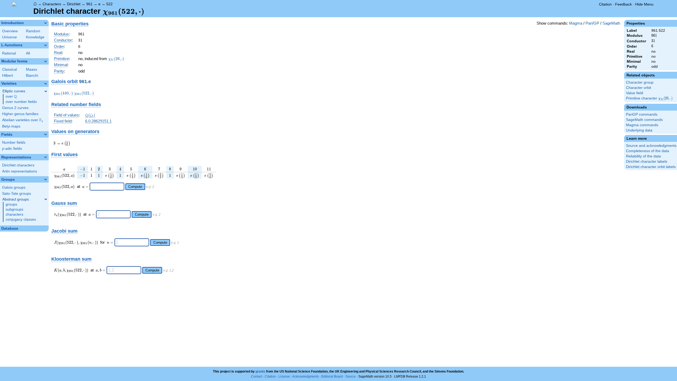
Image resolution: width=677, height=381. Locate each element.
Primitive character (649, 98)
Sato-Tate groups (16, 194)
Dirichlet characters (18, 165)
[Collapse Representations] (45, 157)
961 (89, 4)
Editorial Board (332, 376)
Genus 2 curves (15, 108)
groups (11, 204)
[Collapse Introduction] (45, 23)
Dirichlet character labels (646, 162)
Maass (31, 69)
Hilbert (7, 76)
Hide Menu (644, 4)
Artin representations (19, 171)
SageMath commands (644, 120)
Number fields (13, 142)
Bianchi (32, 76)
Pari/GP (592, 23)
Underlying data (639, 130)
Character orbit (638, 88)
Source (350, 376)
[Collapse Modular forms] (45, 61)
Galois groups (13, 187)
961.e (85, 81)
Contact (256, 376)
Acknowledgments (305, 376)
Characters (52, 4)
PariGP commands (641, 114)
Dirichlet (73, 4)
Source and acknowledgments (651, 146)
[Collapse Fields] (45, 134)
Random (33, 31)
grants (260, 371)
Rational (9, 53)
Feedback (623, 4)
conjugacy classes (21, 219)
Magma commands (642, 125)
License (284, 376)
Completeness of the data (647, 151)
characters (14, 214)
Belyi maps (11, 126)
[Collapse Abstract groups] (46, 199)
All (28, 53)
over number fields (21, 102)
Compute (135, 187)
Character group (639, 82)
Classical (9, 69)
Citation (605, 4)
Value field (634, 93)
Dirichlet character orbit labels (651, 167)
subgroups (14, 209)
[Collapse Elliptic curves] (46, 91)
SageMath (611, 23)
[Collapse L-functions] (45, 45)
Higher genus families (20, 114)
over (11, 96)
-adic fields (12, 149)
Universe (9, 37)
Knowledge (35, 37)
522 (109, 4)
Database (9, 228)
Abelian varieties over (22, 120)
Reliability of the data (643, 156)
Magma (575, 23)
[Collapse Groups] (45, 179)
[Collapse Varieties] (45, 83)
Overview (10, 31)
